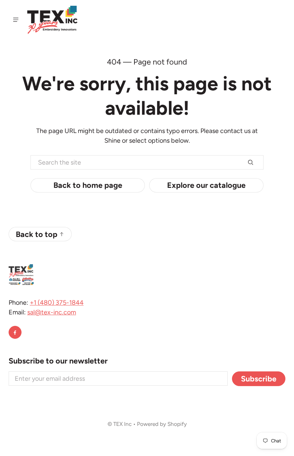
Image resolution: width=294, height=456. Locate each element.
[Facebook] (15, 332)
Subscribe (258, 378)
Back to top (36, 234)
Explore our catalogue (206, 185)
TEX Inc (122, 424)
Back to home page (87, 185)
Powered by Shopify (162, 424)
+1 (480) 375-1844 (57, 303)
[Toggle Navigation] (16, 20)
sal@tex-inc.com (51, 312)
